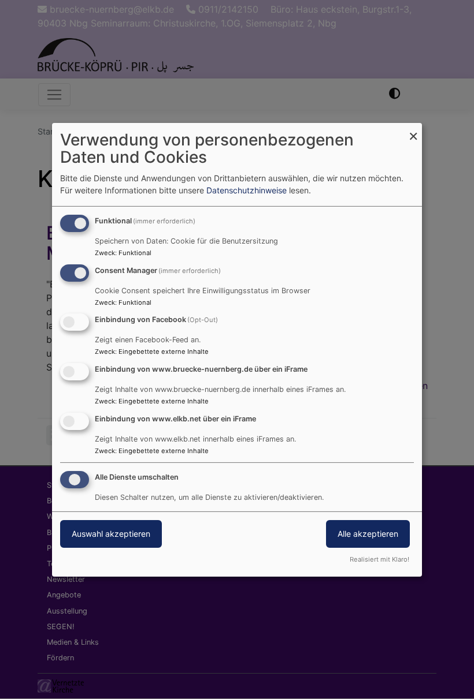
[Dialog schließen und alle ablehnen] (413, 129)
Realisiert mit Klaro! (379, 559)
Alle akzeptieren (368, 534)
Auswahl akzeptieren (111, 534)
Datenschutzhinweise (246, 190)
